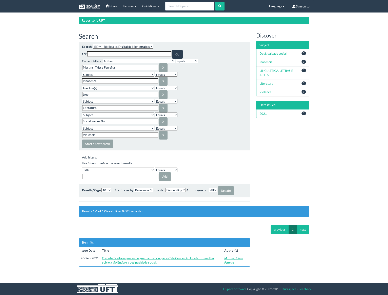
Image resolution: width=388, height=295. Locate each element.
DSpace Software (235, 289)
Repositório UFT (93, 20)
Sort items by (124, 190)
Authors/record (197, 190)
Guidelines (149, 6)
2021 (263, 113)
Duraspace (289, 289)
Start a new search (97, 144)
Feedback (305, 289)
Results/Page (91, 190)
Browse (128, 6)
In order (159, 190)
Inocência (265, 62)
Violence (265, 92)
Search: (87, 46)
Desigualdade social (273, 53)
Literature (266, 83)
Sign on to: (302, 6)
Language (275, 6)
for (84, 54)
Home (113, 6)
